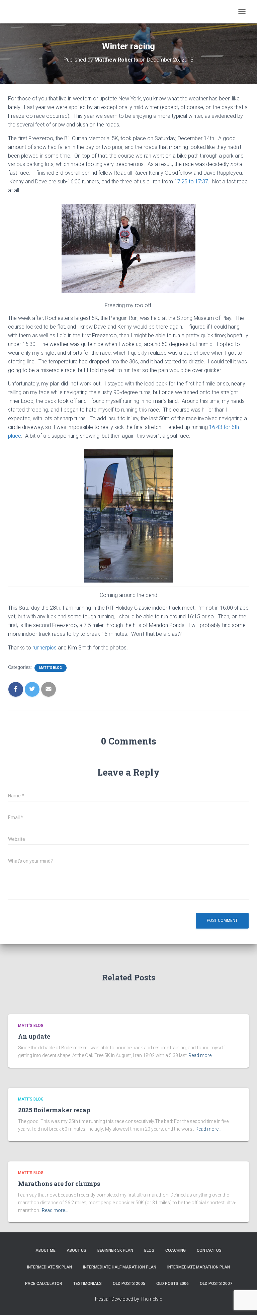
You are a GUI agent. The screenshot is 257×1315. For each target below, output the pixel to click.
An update (34, 1036)
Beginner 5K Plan (115, 1250)
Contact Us (209, 1250)
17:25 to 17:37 (191, 181)
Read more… (201, 1055)
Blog (149, 1250)
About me (45, 1250)
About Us (76, 1250)
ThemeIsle (151, 1299)
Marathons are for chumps (59, 1183)
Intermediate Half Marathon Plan (119, 1267)
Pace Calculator (43, 1283)
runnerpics (45, 647)
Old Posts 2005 (129, 1283)
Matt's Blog (50, 668)
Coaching (175, 1250)
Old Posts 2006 (172, 1283)
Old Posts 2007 (216, 1283)
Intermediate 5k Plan (49, 1267)
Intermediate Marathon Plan (198, 1267)
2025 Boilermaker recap (54, 1110)
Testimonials (87, 1283)
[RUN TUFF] (48, 11)
